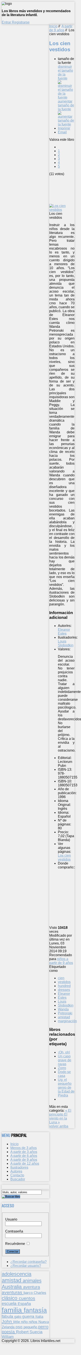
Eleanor (64, 994)
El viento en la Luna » (58, 1118)
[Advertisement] (65, 189)
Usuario (11, 1219)
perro (43, 1326)
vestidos (64, 982)
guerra (28, 1316)
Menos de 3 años (23, 1148)
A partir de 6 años (23, 1156)
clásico (10, 1298)
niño (25, 1322)
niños (33, 1322)
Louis (62, 1001)
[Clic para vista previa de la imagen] (62, 210)
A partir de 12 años (24, 1163)
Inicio (53, 26)
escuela (10, 1303)
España (24, 1304)
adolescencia (16, 1274)
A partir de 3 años (23, 1152)
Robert (23, 1332)
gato (18, 1316)
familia (13, 1310)
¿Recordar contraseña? (28, 1262)
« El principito (60, 1112)
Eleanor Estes (64, 631)
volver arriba (58, 1126)
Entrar (7, 22)
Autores (16, 1171)
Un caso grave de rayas (64, 1060)
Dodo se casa (64, 1074)
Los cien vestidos (64, 857)
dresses (64, 990)
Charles (40, 1293)
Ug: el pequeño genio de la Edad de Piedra (66, 1087)
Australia (12, 1287)
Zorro (62, 1068)
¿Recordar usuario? (25, 1265)
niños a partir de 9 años (61, 961)
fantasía (35, 1310)
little (17, 1322)
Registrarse (21, 22)
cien (61, 978)
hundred (64, 986)
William (8, 1336)
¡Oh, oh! (64, 1052)
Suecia (36, 1331)
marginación (67, 1021)
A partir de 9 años (60, 28)
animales (32, 1280)
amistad (64, 1017)
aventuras (13, 1292)
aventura (31, 1286)
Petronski (65, 1013)
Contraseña (14, 1231)
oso (20, 1327)
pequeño (31, 1327)
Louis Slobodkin (65, 643)
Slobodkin (65, 1005)
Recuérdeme (15, 1244)
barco (29, 1292)
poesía (9, 1331)
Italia (39, 1316)
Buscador (17, 1179)
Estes (62, 997)
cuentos (27, 1298)
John (7, 1321)
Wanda (63, 1009)
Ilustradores (19, 1167)
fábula (8, 1316)
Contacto (17, 1175)
